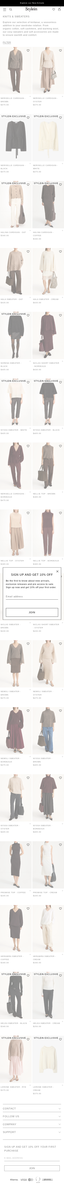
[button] (4, 9)
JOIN (32, 612)
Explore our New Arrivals (32, 3)
